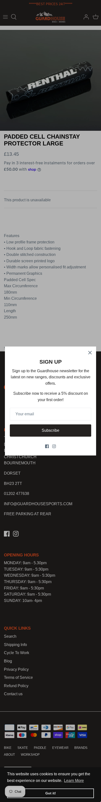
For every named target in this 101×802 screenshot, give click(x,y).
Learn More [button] (74, 780)
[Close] (90, 352)
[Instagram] (54, 446)
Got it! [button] (50, 793)
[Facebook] (47, 446)
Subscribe (50, 430)
